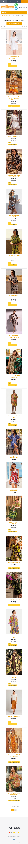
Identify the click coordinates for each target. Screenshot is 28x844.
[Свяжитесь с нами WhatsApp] (16, 5)
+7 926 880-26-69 (22, 7)
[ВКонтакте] (14, 839)
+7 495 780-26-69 (22, 6)
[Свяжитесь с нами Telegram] (16, 9)
